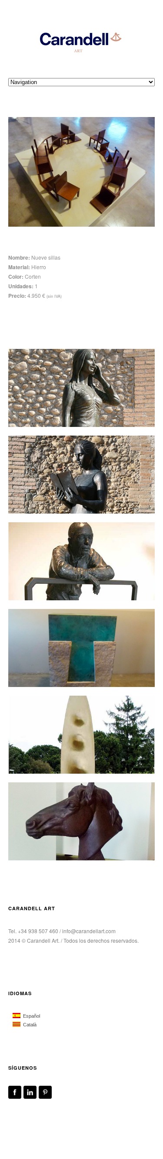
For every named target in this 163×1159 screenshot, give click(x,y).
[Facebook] (14, 1096)
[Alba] (81, 388)
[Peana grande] (81, 648)
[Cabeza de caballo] (81, 821)
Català (28, 1024)
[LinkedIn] (30, 1096)
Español (30, 1016)
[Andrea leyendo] (81, 475)
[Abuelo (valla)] (81, 561)
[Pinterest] (45, 1096)
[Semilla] (81, 735)
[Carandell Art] (81, 41)
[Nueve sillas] (81, 172)
